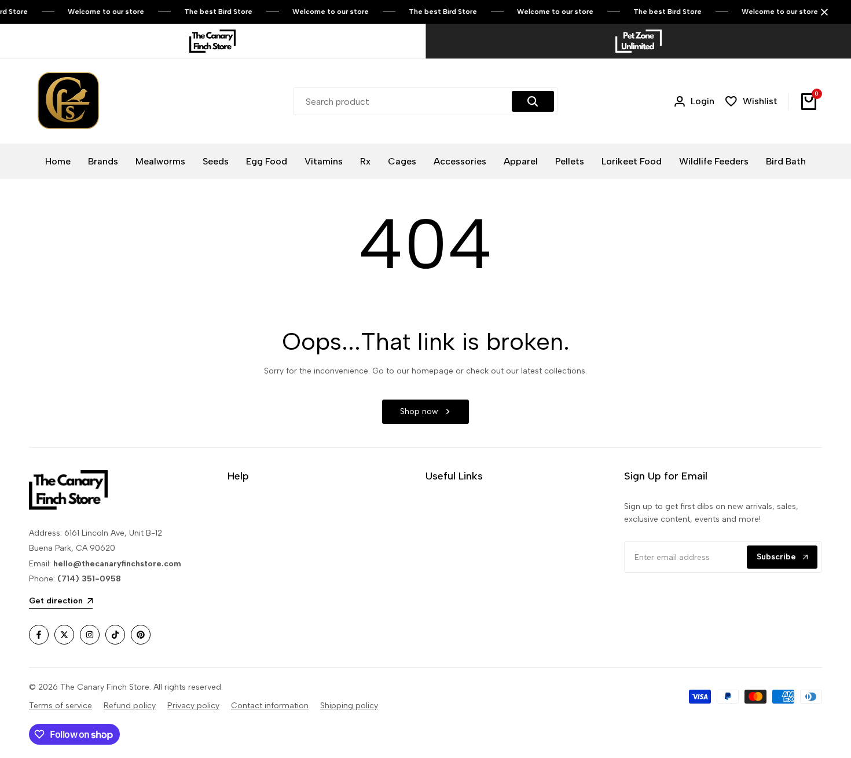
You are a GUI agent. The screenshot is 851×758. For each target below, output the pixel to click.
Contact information (270, 706)
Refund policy (130, 706)
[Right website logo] (638, 41)
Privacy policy (193, 706)
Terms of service (60, 706)
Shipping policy (349, 706)
